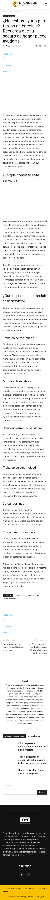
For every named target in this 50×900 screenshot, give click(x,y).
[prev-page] (4, 784)
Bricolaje (18, 11)
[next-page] (9, 784)
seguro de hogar (33, 595)
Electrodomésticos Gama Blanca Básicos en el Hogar (13, 647)
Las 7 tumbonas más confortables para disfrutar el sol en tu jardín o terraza (37, 648)
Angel (8, 46)
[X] (28, 874)
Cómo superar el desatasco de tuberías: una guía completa (32, 746)
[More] (25, 76)
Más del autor (34, 736)
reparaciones (19, 595)
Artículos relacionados (14, 736)
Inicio (5, 11)
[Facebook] (21, 874)
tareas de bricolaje (10, 599)
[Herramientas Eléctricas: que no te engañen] (10, 773)
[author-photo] (25, 677)
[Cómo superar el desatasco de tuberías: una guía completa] (10, 746)
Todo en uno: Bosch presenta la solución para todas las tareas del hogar (32, 760)
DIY (10, 11)
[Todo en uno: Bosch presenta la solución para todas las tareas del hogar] (10, 760)
